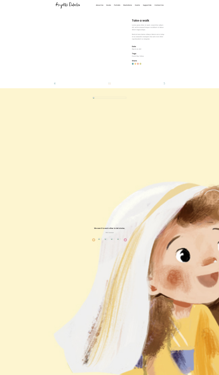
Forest (134, 56)
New (137, 56)
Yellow (142, 56)
